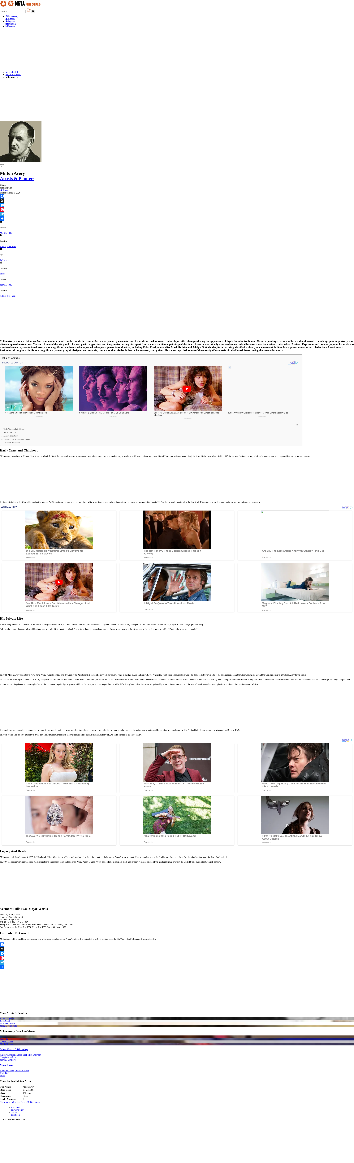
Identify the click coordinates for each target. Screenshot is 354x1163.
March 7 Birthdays (8, 1060)
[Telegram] (177, 214)
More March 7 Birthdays (14, 1049)
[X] (177, 201)
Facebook (15, 1115)
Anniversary (13, 16)
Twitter (14, 1112)
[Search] (33, 11)
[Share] (177, 218)
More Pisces (6, 1065)
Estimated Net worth (11, 442)
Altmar (3, 246)
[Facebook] (177, 196)
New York (11, 246)
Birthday (11, 19)
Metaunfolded (12, 72)
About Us (15, 1107)
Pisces (2, 274)
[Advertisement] (83, 49)
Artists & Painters (13, 74)
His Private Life (9, 432)
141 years (4, 260)
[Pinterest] (177, 209)
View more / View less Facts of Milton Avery (20, 1102)
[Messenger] (177, 205)
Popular (11, 21)
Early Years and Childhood (13, 429)
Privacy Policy (17, 1110)
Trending (12, 24)
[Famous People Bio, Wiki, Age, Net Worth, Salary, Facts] (21, 6)
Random (11, 26)
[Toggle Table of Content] (296, 425)
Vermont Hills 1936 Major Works (16, 439)
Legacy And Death (10, 436)
